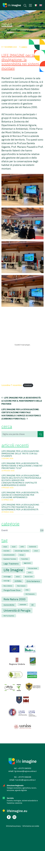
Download (28, 385)
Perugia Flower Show (12, 590)
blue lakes (6, 551)
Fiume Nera (24, 559)
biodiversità (32, 547)
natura (18, 576)
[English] (40, 5)
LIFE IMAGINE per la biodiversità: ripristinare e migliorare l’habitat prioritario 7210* (21, 465)
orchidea (18, 581)
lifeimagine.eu (17, 811)
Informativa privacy (13, 826)
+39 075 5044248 (24, 777)
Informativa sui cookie (30, 826)
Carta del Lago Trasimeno (22, 551)
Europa (22, 555)
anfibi (22, 547)
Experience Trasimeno (10, 559)
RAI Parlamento (30, 594)
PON (27, 590)
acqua (5, 547)
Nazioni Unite (29, 576)
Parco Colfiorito (8, 586)
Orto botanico (33, 581)
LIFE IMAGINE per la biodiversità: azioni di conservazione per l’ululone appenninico (20, 495)
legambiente (27, 563)
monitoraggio (7, 576)
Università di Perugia (17, 610)
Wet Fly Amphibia (9, 616)
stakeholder (23, 604)
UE (32, 605)
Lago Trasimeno (11, 563)
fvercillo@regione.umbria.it (25, 780)
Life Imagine (13, 570)
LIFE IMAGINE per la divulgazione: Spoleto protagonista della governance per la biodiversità (20, 507)
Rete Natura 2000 (15, 599)
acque (13, 547)
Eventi (24, 47)
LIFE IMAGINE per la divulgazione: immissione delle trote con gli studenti (20, 453)
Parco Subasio (21, 586)
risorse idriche (9, 605)
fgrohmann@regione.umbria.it (25, 771)
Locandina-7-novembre (11, 385)
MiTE (29, 572)
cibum (36, 551)
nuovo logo (6, 581)
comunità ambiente (9, 555)
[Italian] (35, 5)
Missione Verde (32, 568)
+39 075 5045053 (24, 768)
